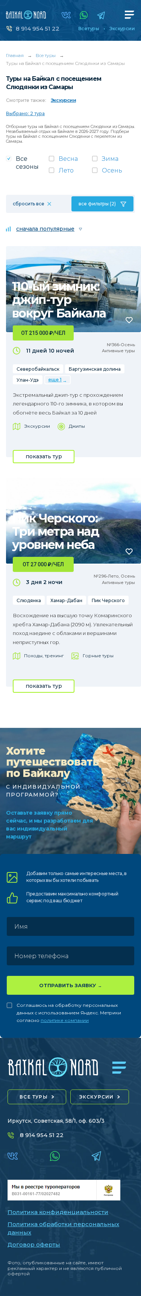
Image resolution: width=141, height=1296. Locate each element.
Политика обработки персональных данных (63, 1228)
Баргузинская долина (95, 369)
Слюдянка (29, 600)
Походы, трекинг (44, 655)
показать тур (44, 456)
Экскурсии (122, 28)
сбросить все (28, 203)
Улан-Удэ (28, 380)
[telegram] (101, 15)
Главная (15, 55)
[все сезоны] (27, 165)
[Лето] (70, 173)
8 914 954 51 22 (37, 28)
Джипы (77, 426)
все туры (34, 1097)
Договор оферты (34, 1244)
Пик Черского (108, 600)
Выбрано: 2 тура (25, 113)
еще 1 (55, 379)
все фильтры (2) (97, 203)
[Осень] (113, 173)
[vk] (66, 15)
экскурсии (96, 1097)
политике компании (65, 1020)
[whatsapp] (84, 15)
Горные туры (98, 655)
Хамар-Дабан (66, 600)
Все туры (88, 28)
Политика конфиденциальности (58, 1212)
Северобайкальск (38, 369)
